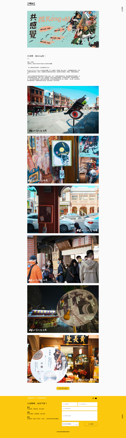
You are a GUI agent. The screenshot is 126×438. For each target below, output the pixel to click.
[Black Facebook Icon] (93, 398)
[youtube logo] (96, 398)
